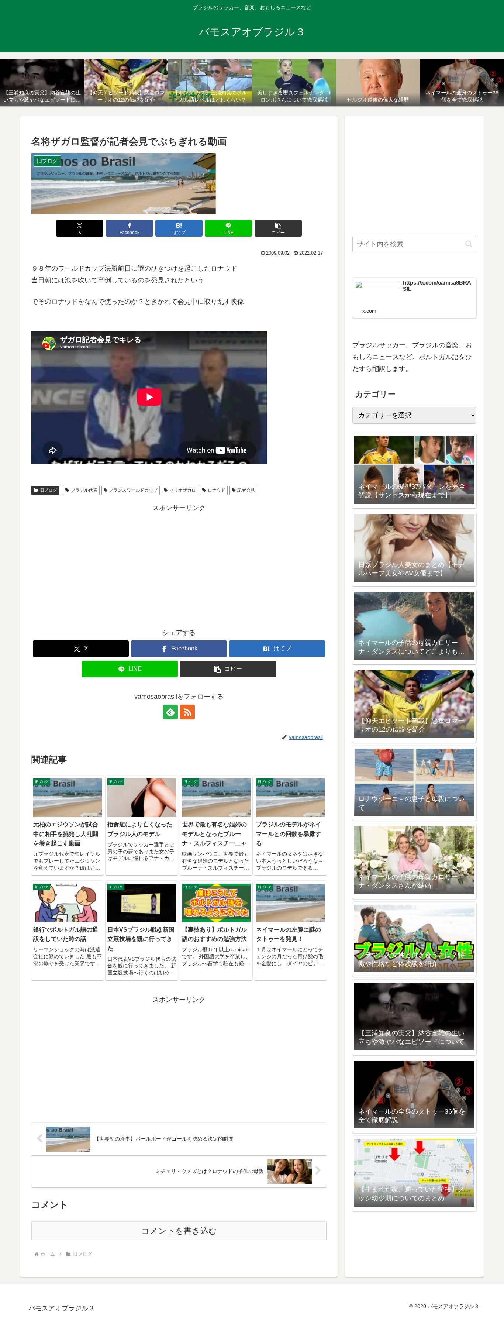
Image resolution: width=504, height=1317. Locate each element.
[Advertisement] (179, 565)
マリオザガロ (182, 490)
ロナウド (216, 490)
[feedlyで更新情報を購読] (170, 712)
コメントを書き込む (179, 1230)
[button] (278, 228)
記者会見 (246, 490)
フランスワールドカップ (133, 490)
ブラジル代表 (84, 490)
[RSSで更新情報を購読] (187, 712)
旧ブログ (48, 490)
